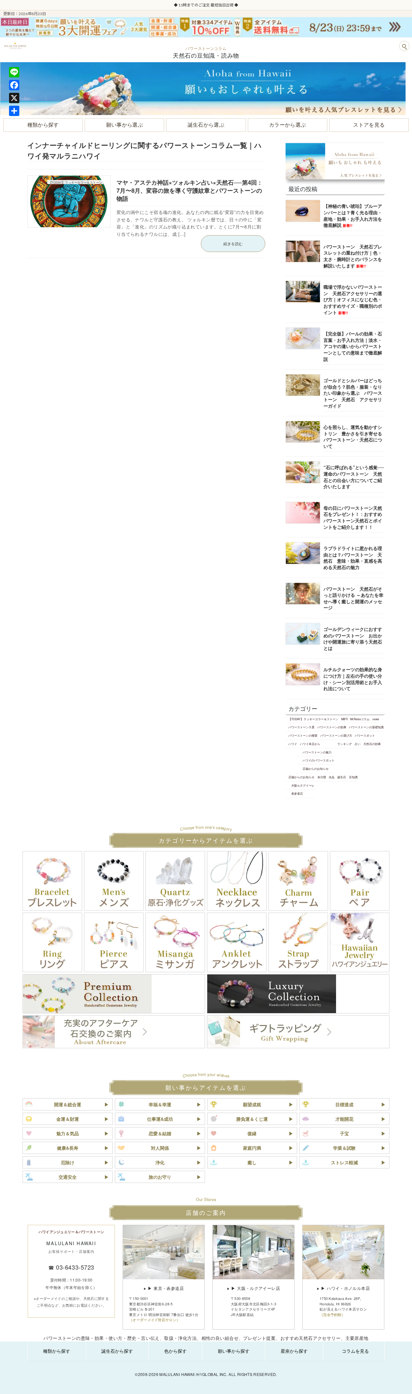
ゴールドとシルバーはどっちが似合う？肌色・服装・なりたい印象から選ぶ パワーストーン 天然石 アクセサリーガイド (352, 393)
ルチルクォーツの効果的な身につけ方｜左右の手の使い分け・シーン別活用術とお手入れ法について (352, 679)
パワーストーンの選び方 (336, 735)
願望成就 (252, 1104)
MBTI (344, 719)
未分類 (321, 777)
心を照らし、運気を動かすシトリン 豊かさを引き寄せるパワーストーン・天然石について (352, 436)
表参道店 (297, 793)
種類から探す (56, 1351)
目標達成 (344, 1104)
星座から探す (294, 1351)
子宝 (344, 1133)
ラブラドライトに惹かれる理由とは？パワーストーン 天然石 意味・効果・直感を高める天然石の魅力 (352, 557)
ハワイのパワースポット (318, 760)
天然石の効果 (372, 744)
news (375, 719)
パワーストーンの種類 (302, 735)
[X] (14, 98)
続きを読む (233, 243)
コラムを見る (355, 1351)
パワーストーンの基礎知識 (366, 727)
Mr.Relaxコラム (360, 719)
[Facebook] (14, 85)
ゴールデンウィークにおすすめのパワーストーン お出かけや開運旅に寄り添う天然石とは (352, 638)
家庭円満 (252, 1148)
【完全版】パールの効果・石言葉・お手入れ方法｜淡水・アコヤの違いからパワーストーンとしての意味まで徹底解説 (352, 346)
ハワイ (292, 744)
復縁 (252, 1133)
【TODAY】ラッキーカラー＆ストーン (313, 719)
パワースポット (365, 735)
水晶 (331, 777)
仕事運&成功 (160, 1119)
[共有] (14, 110)
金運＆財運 (67, 1119)
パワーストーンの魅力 (317, 752)
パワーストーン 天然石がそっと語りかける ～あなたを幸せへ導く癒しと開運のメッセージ (353, 598)
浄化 (159, 1162)
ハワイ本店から (310, 744)
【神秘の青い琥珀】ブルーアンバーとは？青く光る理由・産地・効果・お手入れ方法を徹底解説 (352, 215)
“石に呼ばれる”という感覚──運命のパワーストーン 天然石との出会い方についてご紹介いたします (353, 476)
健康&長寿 (67, 1148)
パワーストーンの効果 (331, 727)
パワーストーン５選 (301, 727)
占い (357, 744)
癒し (252, 1162)
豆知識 (353, 777)
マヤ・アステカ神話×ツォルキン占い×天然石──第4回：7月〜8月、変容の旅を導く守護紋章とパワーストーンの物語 (190, 190)
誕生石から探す (117, 1351)
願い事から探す (233, 1351)
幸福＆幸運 (160, 1104)
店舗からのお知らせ (316, 768)
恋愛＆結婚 (160, 1133)
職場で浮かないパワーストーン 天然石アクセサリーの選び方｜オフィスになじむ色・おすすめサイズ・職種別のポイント (352, 299)
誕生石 (341, 777)
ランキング (344, 744)
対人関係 (160, 1148)
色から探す (175, 1351)
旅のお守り (160, 1177)
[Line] (14, 72)
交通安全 (68, 1177)
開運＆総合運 (67, 1104)
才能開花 (344, 1119)
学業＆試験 (344, 1148)
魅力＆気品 (67, 1133)
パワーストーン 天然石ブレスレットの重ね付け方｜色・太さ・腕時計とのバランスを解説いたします (352, 256)
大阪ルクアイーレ (302, 785)
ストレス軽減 (344, 1162)
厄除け (67, 1162)
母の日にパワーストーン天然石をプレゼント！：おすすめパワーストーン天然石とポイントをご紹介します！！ (352, 517)
